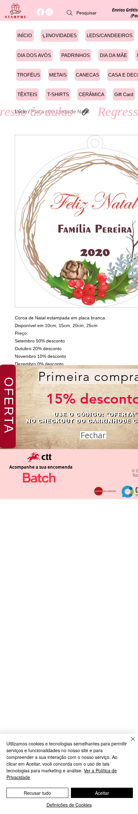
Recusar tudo (37, 793)
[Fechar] (129, 743)
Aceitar (102, 793)
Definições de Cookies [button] (69, 805)
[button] (93, 435)
